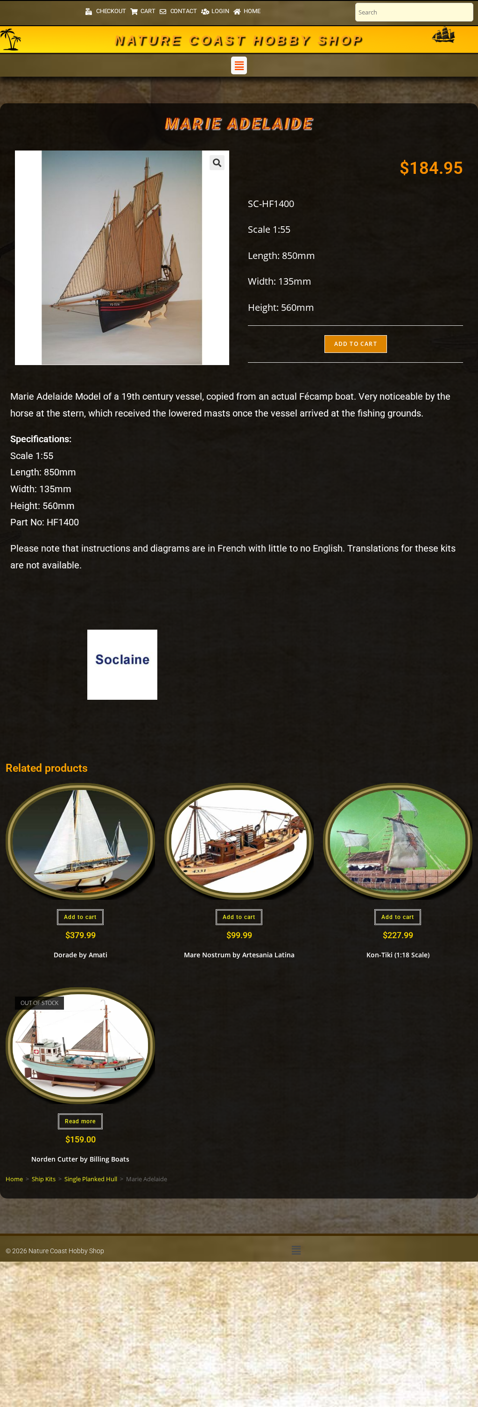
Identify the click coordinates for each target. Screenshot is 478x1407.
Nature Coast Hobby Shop (238, 40)
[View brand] (122, 664)
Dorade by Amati (80, 954)
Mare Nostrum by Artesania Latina (239, 954)
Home (14, 1179)
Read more (80, 1121)
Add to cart (355, 344)
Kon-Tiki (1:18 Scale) (397, 954)
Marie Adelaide (239, 123)
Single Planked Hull (90, 1179)
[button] (239, 65)
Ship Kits (44, 1179)
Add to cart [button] (80, 917)
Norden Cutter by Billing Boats (80, 1159)
